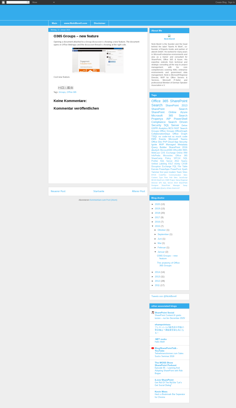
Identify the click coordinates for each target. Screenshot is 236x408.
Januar (161, 251)
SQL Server (171, 125)
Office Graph (180, 133)
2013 (158, 276)
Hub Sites (173, 177)
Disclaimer (99, 23)
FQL (175, 166)
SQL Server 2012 (169, 161)
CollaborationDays (160, 133)
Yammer (155, 172)
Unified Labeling (159, 164)
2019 (158, 208)
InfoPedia (155, 155)
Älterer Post (138, 191)
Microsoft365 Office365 (171, 150)
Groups (62, 92)
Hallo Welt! (160, 342)
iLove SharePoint (164, 380)
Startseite (98, 191)
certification (155, 188)
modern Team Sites (178, 172)
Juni (160, 238)
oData (168, 188)
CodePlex (162, 175)
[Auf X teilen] (65, 87)
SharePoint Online (163, 112)
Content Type (157, 177)
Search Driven (177, 122)
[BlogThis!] (62, 87)
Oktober (162, 230)
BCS (170, 128)
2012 (158, 281)
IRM (185, 153)
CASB (184, 164)
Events (162, 139)
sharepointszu (162, 324)
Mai (160, 243)
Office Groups (167, 131)
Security (156, 125)
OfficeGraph (181, 131)
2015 (158, 226)
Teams (184, 161)
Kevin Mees (161, 391)
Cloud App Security (177, 141)
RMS (185, 150)
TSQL (154, 136)
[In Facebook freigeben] (68, 87)
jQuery (163, 188)
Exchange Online (174, 153)
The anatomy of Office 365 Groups (168, 264)
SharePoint (178, 101)
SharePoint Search (169, 109)
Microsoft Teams (178, 139)
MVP (161, 144)
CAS (163, 153)
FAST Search (180, 128)
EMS (153, 139)
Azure (183, 112)
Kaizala (154, 169)
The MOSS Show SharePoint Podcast (165, 363)
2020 (158, 204)
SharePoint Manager (171, 185)
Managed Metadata (176, 144)
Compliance (158, 122)
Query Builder (159, 147)
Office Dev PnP (159, 141)
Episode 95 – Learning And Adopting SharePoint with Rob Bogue (169, 371)
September (164, 234)
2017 (158, 217)
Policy (168, 158)
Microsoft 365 (162, 115)
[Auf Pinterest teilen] (71, 87)
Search (156, 105)
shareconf (175, 188)
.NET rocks (161, 339)
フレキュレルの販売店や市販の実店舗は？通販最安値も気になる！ (169, 330)
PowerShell (180, 118)
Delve (184, 125)
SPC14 (177, 158)
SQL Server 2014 (170, 183)
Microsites (168, 155)
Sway (185, 185)
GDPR (154, 128)
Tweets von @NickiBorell (163, 296)
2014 (158, 272)
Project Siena (175, 180)
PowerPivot (175, 169)
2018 (158, 213)
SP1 (160, 183)
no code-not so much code (172, 136)
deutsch (155, 150)
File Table (182, 166)
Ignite (154, 144)
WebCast (155, 153)
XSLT (170, 164)
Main (54, 23)
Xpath (184, 169)
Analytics (163, 128)
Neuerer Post (58, 191)
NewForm (161, 180)
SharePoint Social (164, 312)
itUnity (177, 164)
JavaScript (183, 177)
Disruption (156, 166)
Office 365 (71, 92)
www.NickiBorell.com (75, 23)
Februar (162, 247)
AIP (168, 118)
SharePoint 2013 (176, 105)
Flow (166, 177)
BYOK (153, 175)
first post (164, 172)
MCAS (153, 180)
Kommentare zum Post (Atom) (103, 200)
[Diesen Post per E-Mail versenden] (59, 87)
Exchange (166, 166)
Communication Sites (178, 175)
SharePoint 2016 (178, 147)
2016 (158, 221)
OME (167, 180)
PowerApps (164, 169)
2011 (157, 285)
